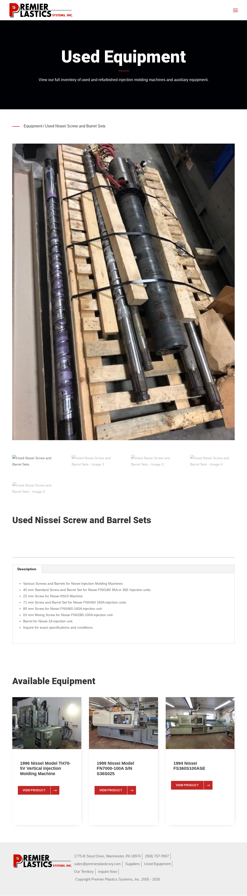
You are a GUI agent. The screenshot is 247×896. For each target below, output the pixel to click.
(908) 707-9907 (157, 856)
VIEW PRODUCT (34, 790)
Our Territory (84, 871)
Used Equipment (157, 864)
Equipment (33, 126)
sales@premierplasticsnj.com (97, 864)
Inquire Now (107, 871)
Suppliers (132, 864)
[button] (123, 292)
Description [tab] (26, 569)
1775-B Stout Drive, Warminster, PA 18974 (107, 856)
